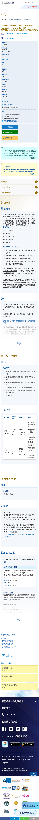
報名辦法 (10, 127)
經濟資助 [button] (4, 59)
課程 (6, 19)
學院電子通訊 (9, 655)
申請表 (6, 101)
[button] (32, 2)
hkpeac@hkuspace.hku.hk (11, 118)
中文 (3, 14)
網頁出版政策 (11, 759)
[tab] (19, 202)
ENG (25, 2)
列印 (11, 104)
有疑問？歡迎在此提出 (10, 121)
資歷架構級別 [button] (5, 54)
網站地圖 (27, 759)
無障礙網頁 (5, 763)
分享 (5, 104)
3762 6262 (10, 714)
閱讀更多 (33, 158)
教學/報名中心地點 (14, 756)
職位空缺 (4, 756)
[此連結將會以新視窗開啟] (15, 744)
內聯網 (4, 759)
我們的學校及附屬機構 (13, 701)
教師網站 (31, 756)
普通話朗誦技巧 (7, 644)
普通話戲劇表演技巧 (9, 647)
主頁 (2, 19)
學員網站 (24, 756)
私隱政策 (19, 759)
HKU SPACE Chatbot (27, 813)
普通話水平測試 (7, 641)
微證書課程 (9, 39)
